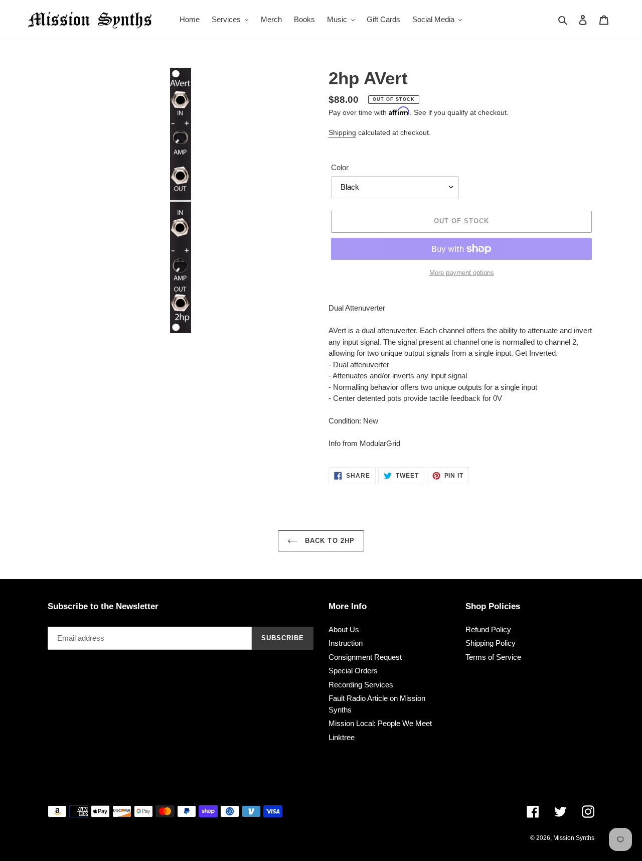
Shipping (342, 132)
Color (340, 167)
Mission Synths (573, 837)
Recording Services (361, 684)
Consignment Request (365, 657)
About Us (344, 629)
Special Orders (353, 670)
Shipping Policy (490, 643)
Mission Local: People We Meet (380, 723)
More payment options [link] (461, 272)
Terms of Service (493, 657)
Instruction (346, 643)
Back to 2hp (328, 540)
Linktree (342, 737)
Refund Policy (488, 629)
